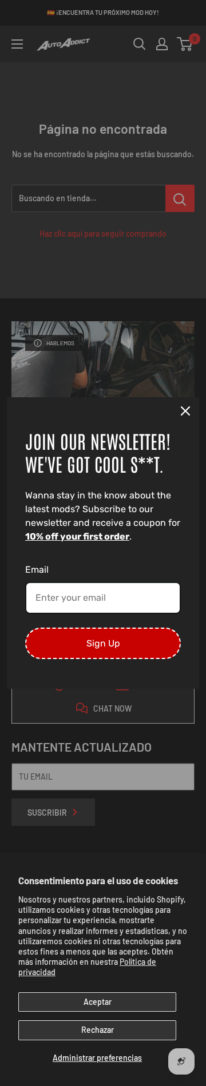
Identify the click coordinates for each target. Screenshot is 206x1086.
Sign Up (103, 643)
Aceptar (98, 1002)
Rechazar (97, 1030)
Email (37, 569)
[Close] (185, 411)
